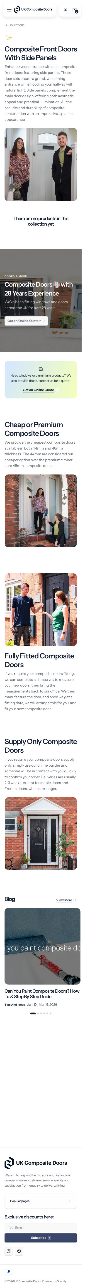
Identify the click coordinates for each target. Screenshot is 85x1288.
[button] (9, 9)
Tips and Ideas (15, 1001)
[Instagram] (9, 1251)
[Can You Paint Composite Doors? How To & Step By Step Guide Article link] (41, 956)
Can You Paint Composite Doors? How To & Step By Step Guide (37, 990)
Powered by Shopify (54, 1281)
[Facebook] (19, 1251)
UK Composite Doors (27, 1281)
